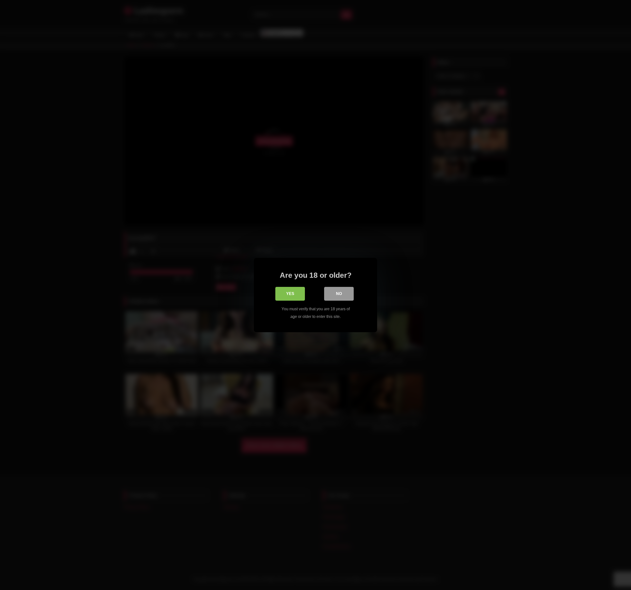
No (339, 294)
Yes (290, 294)
